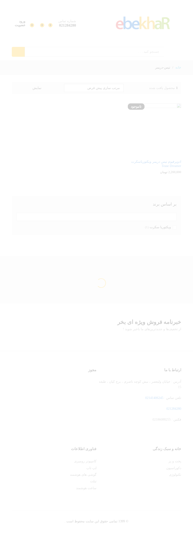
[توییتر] (172, 434)
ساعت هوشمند (86, 488)
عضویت (20, 25)
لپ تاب (91, 468)
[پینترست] (150, 434)
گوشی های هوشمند (83, 474)
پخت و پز (175, 461)
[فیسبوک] (180, 434)
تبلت (93, 481)
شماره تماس (67, 21)
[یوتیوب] (165, 434)
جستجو (18, 52)
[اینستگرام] (143, 434)
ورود (22, 21)
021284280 (173, 408)
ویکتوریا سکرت (160, 227)
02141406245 (154, 398)
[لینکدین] (158, 434)
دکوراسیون (173, 468)
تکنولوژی (175, 474)
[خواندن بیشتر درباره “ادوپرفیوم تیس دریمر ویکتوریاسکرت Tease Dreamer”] (159, 154)
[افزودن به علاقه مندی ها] (150, 154)
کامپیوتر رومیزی (85, 461)
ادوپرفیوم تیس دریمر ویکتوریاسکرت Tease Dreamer (156, 164)
